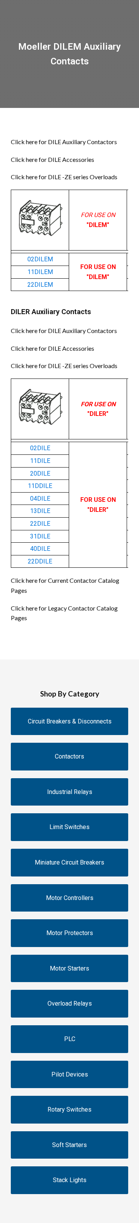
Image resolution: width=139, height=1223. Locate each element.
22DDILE (40, 561)
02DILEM (40, 259)
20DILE (40, 473)
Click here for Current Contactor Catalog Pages (65, 585)
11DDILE (40, 486)
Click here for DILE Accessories (52, 159)
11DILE (40, 460)
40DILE (40, 548)
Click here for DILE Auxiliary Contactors (64, 141)
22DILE (40, 523)
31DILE (40, 536)
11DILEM (40, 272)
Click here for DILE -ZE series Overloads (64, 176)
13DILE (40, 511)
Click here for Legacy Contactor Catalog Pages (64, 613)
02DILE (40, 448)
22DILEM (40, 284)
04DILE (40, 498)
